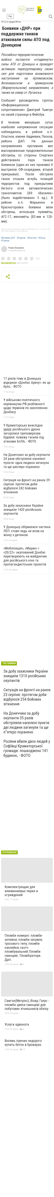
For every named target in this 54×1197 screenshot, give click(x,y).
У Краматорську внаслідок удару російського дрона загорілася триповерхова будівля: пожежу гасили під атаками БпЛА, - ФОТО (23, 433)
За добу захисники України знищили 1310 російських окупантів (25, 676)
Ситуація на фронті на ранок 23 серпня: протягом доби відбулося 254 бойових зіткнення (27, 696)
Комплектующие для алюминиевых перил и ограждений (21, 891)
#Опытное (32, 238)
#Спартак (21, 238)
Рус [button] (10, 16)
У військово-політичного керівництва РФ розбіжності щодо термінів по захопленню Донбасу (25, 406)
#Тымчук (5, 240)
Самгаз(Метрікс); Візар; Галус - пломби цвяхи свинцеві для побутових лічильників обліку (27, 1005)
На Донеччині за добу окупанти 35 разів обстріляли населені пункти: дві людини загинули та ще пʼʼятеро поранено (26, 722)
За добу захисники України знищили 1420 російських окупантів (23, 509)
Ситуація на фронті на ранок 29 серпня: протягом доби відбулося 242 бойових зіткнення (26, 486)
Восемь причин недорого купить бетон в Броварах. (23, 1043)
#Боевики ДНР (8, 238)
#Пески (41, 238)
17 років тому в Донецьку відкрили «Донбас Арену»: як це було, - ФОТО (26, 382)
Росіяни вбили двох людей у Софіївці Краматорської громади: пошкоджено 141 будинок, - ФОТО (26, 748)
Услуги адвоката (17, 1024)
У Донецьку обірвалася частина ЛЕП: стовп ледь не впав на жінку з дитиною (26, 531)
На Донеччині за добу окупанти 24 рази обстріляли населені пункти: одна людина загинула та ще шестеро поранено (26, 461)
